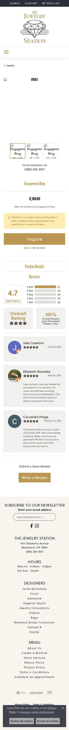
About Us (34, 648)
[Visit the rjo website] (50, 693)
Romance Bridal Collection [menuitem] (34, 622)
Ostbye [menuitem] (34, 613)
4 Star (30, 290)
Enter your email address (34, 510)
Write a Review (34, 477)
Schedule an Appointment (34, 677)
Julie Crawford (33, 343)
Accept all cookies (48, 721)
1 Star (30, 302)
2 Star (30, 298)
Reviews (34, 276)
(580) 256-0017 (35, 169)
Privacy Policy (34, 667)
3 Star (30, 294)
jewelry (10, 65)
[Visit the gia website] (21, 693)
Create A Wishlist (34, 653)
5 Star (30, 287)
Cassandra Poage (35, 417)
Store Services (34, 658)
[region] (34, 108)
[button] (14, 3)
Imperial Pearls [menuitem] (34, 603)
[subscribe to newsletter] (51, 516)
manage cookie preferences (37, 711)
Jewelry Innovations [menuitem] (35, 608)
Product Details (34, 266)
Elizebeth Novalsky (37, 371)
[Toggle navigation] (6, 52)
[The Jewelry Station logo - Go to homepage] (34, 27)
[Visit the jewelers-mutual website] (36, 693)
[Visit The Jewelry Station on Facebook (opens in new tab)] (31, 526)
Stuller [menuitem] (34, 632)
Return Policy (34, 663)
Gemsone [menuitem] (34, 598)
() (59, 287)
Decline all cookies (21, 721)
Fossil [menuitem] (34, 594)
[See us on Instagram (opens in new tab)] (37, 526)
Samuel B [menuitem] (34, 627)
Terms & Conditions (34, 672)
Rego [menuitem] (34, 618)
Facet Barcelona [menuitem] (34, 589)
